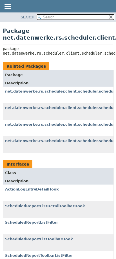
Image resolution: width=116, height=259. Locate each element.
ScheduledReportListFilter (31, 222)
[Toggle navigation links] (7, 7)
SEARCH (27, 17)
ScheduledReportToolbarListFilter (39, 255)
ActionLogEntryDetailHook (32, 189)
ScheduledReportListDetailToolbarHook (45, 206)
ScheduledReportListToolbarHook (39, 239)
